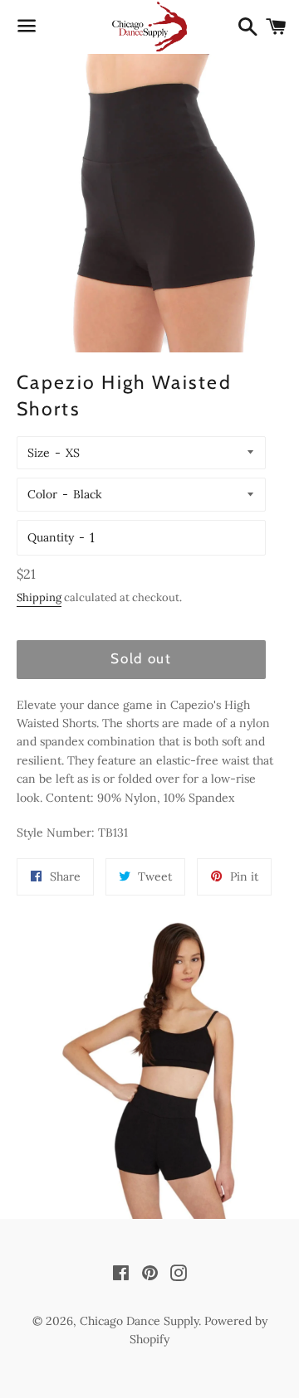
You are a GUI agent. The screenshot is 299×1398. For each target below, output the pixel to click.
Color (42, 494)
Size (38, 452)
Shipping (39, 597)
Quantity (50, 537)
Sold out (141, 658)
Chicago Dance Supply (139, 1320)
